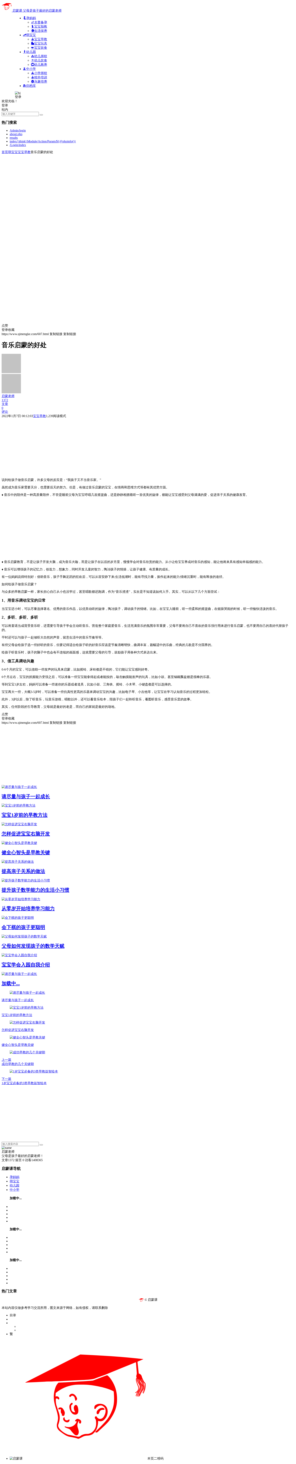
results (14, 137)
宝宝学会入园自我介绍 (26, 964)
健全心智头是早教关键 (26, 852)
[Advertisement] (122, 182)
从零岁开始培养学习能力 (28, 908)
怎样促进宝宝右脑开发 (26, 833)
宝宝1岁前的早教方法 (25, 815)
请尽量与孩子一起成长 (26, 796)
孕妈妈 (14, 1177)
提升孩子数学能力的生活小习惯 (35, 890)
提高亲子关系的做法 (23, 871)
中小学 (14, 1189)
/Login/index (18, 145)
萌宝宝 (13, 152)
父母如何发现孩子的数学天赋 (33, 946)
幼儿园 (14, 1185)
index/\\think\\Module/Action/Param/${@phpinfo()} (43, 141)
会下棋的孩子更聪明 (23, 927)
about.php (16, 134)
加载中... (11, 983)
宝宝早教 (24, 152)
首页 (5, 152)
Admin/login (18, 130)
